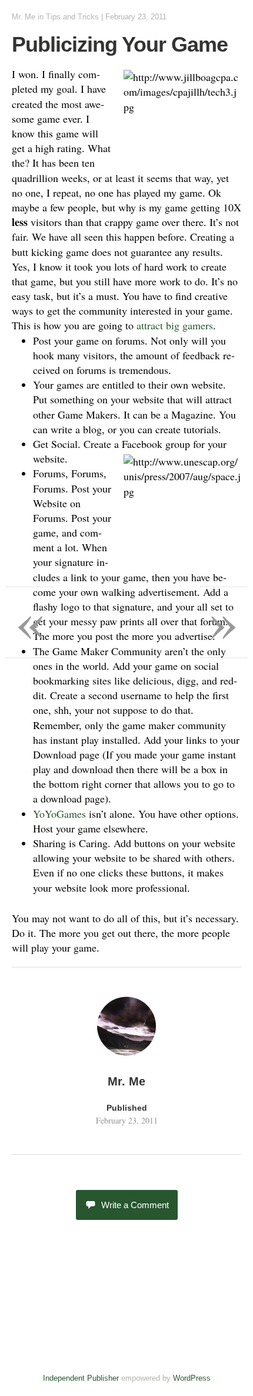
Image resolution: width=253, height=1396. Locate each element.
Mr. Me (23, 16)
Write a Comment (135, 1205)
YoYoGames (59, 814)
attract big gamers (175, 325)
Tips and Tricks (72, 16)
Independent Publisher (81, 1378)
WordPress (192, 1378)
